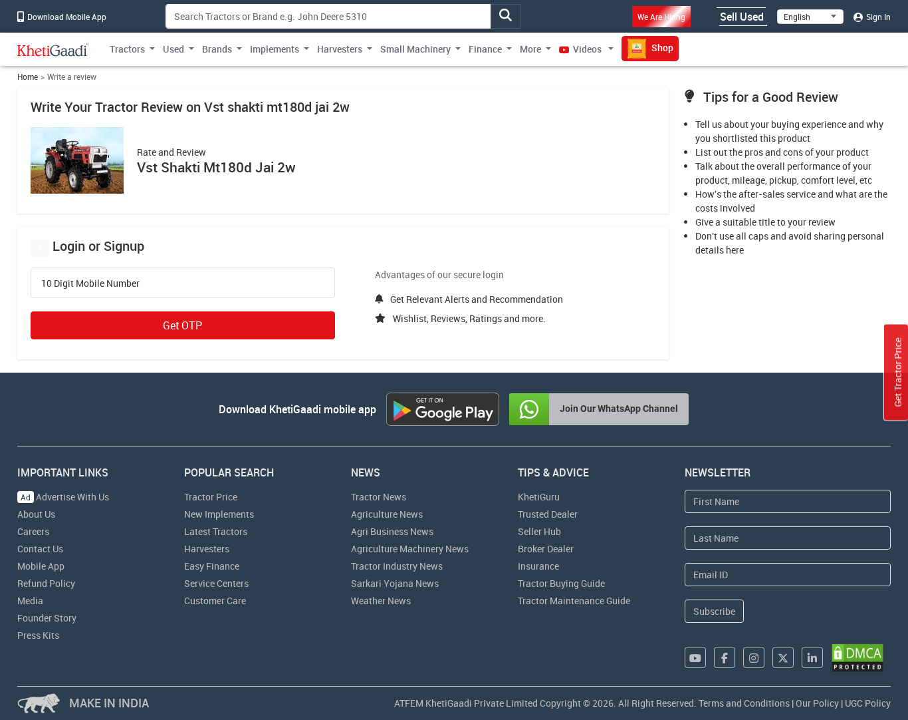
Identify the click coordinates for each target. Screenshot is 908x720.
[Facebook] (724, 657)
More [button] (530, 49)
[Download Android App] (442, 409)
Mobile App (40, 566)
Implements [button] (274, 49)
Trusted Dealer (548, 514)
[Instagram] (753, 657)
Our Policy (817, 703)
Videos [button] (587, 49)
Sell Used (742, 16)
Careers (33, 531)
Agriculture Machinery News (410, 548)
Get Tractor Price (897, 372)
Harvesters (206, 548)
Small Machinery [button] (415, 49)
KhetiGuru (539, 496)
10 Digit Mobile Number (90, 283)
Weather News (381, 600)
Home (27, 77)
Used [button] (173, 49)
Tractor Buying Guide (561, 583)
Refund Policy (46, 583)
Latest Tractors (215, 531)
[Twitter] (783, 657)
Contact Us (40, 548)
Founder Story (46, 618)
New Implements (219, 514)
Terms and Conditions (744, 703)
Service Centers (216, 583)
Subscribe (714, 611)
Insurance (538, 566)
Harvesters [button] (339, 49)
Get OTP (182, 325)
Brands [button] (217, 49)
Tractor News (378, 496)
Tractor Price (210, 496)
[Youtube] (695, 657)
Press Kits (38, 635)
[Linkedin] (812, 657)
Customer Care (215, 600)
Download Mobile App (65, 16)
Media (30, 600)
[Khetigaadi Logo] (53, 49)
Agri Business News (392, 531)
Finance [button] (485, 49)
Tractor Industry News (397, 566)
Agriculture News (387, 514)
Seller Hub (539, 531)
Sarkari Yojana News (395, 583)
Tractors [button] (127, 49)
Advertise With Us (65, 496)
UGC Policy (868, 703)
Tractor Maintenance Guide (574, 600)
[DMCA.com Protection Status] (857, 658)
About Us (36, 514)
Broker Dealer (546, 548)
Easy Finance (211, 566)
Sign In (877, 16)
